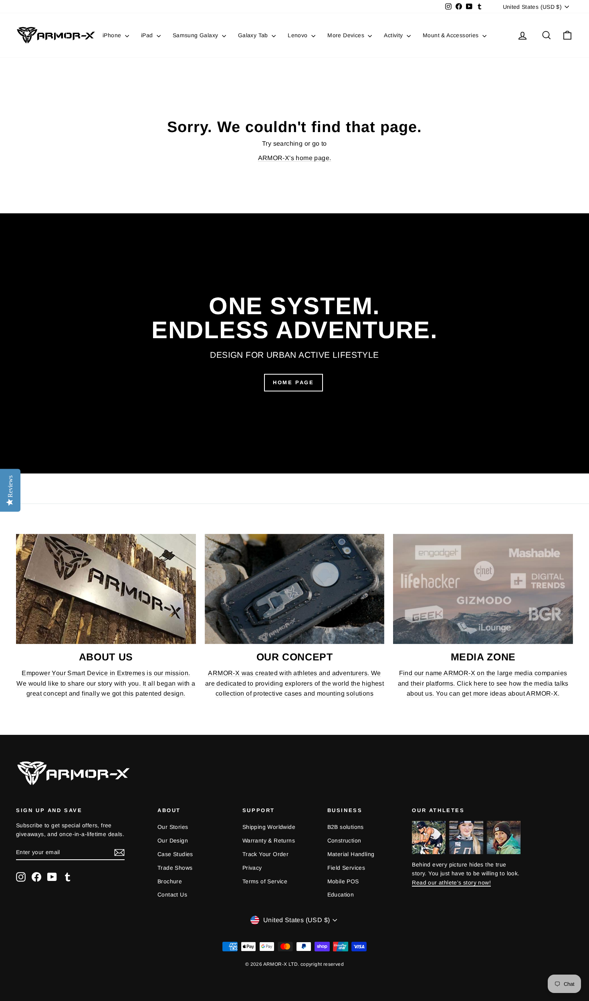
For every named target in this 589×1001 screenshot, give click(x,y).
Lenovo (298, 35)
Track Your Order (265, 854)
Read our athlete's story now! (451, 882)
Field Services (346, 868)
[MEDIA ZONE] (483, 589)
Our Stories (172, 827)
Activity (394, 35)
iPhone (113, 35)
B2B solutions (345, 827)
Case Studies (175, 854)
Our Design (172, 840)
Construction (344, 840)
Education (340, 894)
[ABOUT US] (106, 589)
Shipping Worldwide (268, 827)
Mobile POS (343, 881)
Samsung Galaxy (196, 35)
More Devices (346, 35)
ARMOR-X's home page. (294, 157)
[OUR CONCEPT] (295, 589)
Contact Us (172, 894)
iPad (148, 35)
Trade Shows (174, 868)
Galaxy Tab (254, 35)
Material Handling (351, 854)
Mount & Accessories (451, 35)
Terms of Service (264, 881)
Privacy (252, 868)
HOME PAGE (293, 382)
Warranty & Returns (268, 840)
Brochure (169, 881)
